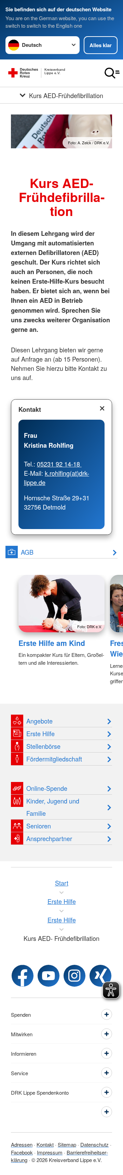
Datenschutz (94, 1144)
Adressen (21, 1144)
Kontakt (29, 409)
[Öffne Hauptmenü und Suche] (112, 73)
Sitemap (67, 1144)
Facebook (22, 1152)
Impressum (50, 1152)
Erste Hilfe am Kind (51, 643)
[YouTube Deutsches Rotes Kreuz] (48, 976)
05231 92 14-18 (59, 463)
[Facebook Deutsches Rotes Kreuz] (22, 976)
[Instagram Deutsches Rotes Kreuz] (74, 976)
